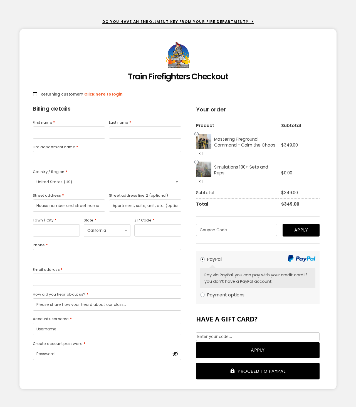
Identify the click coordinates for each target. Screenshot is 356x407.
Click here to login (103, 94)
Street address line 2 (138, 195)
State (90, 220)
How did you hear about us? (60, 294)
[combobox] (107, 182)
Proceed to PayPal (262, 371)
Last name (120, 122)
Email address (48, 269)
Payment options (225, 295)
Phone (40, 245)
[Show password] (175, 354)
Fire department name (55, 147)
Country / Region (50, 172)
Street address (48, 195)
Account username (52, 319)
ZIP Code (144, 220)
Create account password (59, 343)
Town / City (44, 220)
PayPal (214, 259)
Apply (301, 230)
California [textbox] (96, 230)
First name (44, 122)
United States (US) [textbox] (54, 182)
